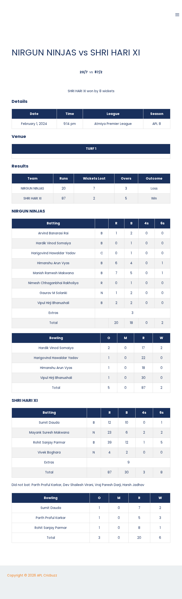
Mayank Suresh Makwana (49, 432)
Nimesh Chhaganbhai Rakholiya (53, 283)
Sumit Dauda (49, 422)
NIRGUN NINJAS (32, 188)
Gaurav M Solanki (53, 293)
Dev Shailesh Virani (78, 485)
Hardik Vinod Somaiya (53, 243)
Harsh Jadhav (133, 485)
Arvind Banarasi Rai (53, 233)
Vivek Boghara (49, 452)
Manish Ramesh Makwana (53, 273)
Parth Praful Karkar (46, 485)
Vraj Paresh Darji (108, 485)
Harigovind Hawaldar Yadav (53, 253)
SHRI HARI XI (32, 198)
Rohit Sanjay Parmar (49, 442)
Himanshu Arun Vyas (53, 263)
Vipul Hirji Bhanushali (53, 303)
